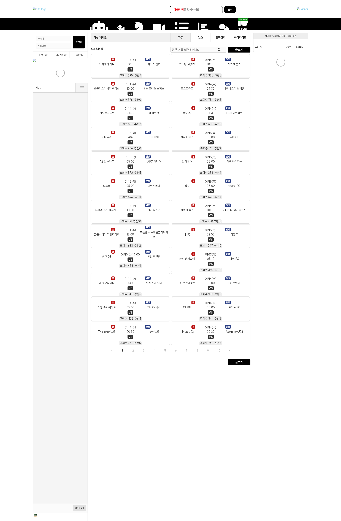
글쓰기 (239, 49)
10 (218, 350)
